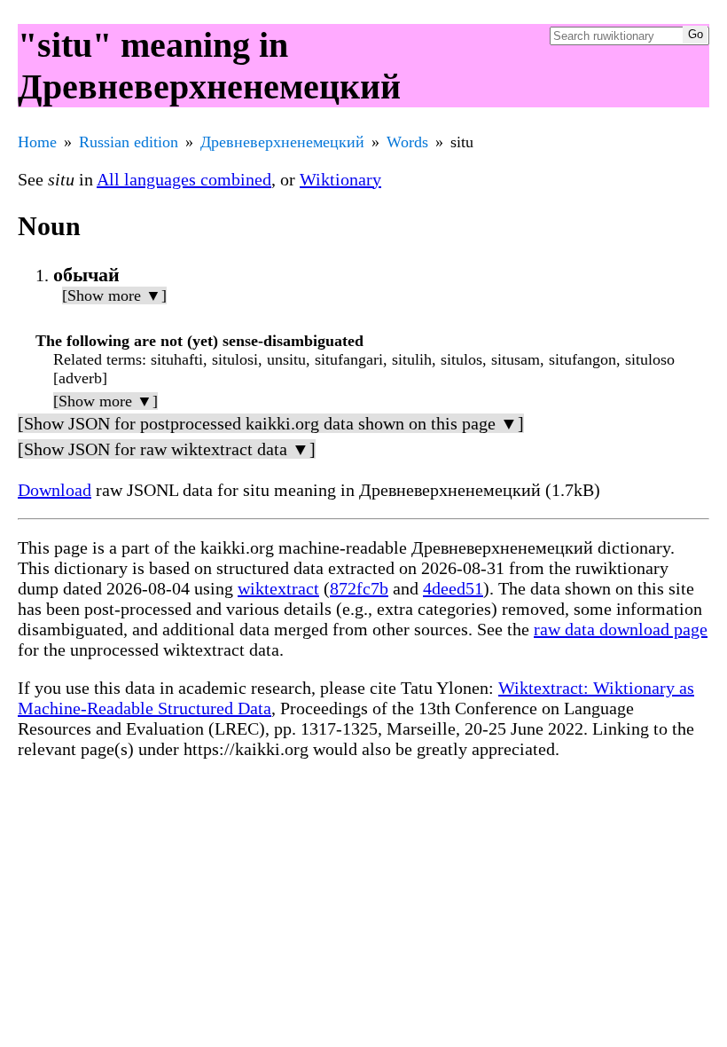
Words (407, 142)
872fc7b (359, 588)
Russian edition (128, 142)
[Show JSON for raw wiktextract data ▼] (167, 449)
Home (37, 142)
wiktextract (278, 588)
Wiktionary (340, 179)
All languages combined (184, 179)
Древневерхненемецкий (282, 142)
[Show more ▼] (114, 295)
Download (54, 490)
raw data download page (620, 629)
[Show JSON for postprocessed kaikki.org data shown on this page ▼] (271, 423)
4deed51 (453, 588)
